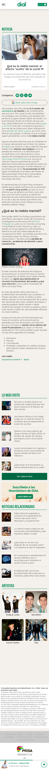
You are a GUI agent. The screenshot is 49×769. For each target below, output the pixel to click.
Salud (26, 359)
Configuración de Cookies (26, 740)
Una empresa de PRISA (24, 749)
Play (44, 764)
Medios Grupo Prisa (24, 754)
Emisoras (29, 734)
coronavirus (8, 111)
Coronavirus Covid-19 (11, 359)
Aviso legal (39, 734)
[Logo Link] (21, 4)
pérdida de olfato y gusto (19, 131)
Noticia (7, 29)
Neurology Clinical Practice (14, 159)
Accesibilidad (9, 737)
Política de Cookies (41, 737)
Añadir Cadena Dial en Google (26, 103)
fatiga (7, 146)
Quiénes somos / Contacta (14, 734)
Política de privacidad (24, 737)
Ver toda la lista (24, 476)
